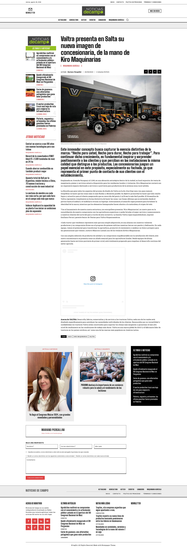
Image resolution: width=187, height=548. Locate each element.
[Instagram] (34, 521)
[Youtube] (47, 527)
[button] (127, 19)
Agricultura (100, 513)
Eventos (39, 70)
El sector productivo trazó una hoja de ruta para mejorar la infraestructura (46, 108)
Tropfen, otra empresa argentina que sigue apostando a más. (111, 508)
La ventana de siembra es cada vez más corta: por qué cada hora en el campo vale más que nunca (40, 196)
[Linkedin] (41, 521)
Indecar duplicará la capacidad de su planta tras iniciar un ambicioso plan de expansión (41, 208)
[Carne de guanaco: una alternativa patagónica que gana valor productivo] (30, 93)
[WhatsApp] (159, 72)
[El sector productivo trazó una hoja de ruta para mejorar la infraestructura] (30, 107)
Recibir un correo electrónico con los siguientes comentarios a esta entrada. (51, 456)
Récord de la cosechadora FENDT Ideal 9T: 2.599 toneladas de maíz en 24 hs (40, 159)
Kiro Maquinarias (80, 336)
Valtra (92, 336)
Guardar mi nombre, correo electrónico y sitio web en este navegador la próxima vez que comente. (58, 452)
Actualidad (100, 524)
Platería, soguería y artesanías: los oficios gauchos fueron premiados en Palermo (46, 122)
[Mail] (47, 521)
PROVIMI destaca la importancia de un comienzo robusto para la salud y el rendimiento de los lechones (102, 388)
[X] (150, 72)
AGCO (70, 336)
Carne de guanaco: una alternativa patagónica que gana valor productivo (45, 93)
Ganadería (40, 99)
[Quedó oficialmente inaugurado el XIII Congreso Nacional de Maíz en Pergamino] (30, 78)
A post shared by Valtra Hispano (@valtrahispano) (93, 312)
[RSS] (28, 527)
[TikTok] (34, 527)
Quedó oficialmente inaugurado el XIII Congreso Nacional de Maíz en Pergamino (45, 78)
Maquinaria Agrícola (34, 152)
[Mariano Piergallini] (34, 431)
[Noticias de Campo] (93, 11)
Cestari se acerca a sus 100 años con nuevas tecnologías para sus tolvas (40, 146)
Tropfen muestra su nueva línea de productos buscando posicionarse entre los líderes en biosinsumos (110, 518)
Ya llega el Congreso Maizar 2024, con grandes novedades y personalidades (49, 416)
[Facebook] (146, 72)
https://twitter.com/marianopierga (51, 433)
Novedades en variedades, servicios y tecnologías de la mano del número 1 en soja (111, 529)
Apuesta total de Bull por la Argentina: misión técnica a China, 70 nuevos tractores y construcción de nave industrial (41, 182)
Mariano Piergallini (74, 72)
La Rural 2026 (41, 114)
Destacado (30, 189)
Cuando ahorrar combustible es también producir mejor (39, 170)
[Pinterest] (155, 72)
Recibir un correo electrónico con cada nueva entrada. (92, 456)
